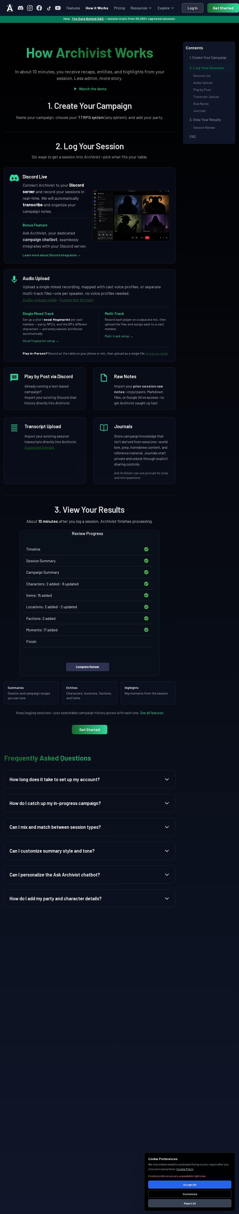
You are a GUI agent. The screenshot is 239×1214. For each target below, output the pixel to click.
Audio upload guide (40, 299)
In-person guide (157, 353)
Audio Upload (202, 83)
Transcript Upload (206, 97)
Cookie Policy (184, 1169)
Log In (193, 8)
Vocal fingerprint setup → (41, 341)
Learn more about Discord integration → (52, 255)
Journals (199, 111)
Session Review (204, 127)
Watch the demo (93, 88)
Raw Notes (201, 104)
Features (73, 8)
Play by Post (202, 90)
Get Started (223, 8)
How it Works (97, 8)
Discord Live (202, 76)
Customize (190, 1194)
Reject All (190, 1203)
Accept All (189, 1184)
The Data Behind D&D (88, 19)
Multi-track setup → (119, 336)
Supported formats (77, 299)
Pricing (119, 8)
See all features (152, 712)
